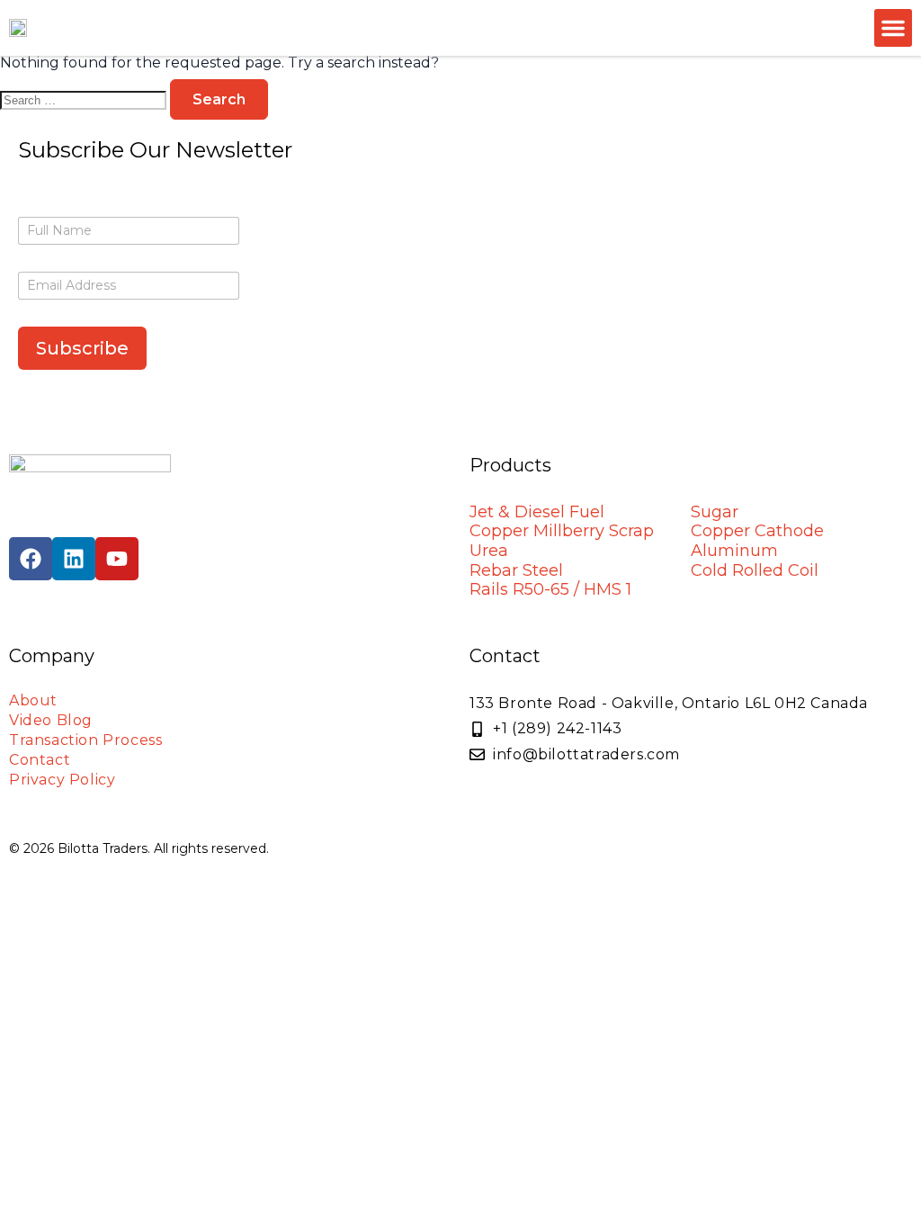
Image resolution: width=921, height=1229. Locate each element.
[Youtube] (117, 558)
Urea (488, 551)
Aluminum (734, 551)
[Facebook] (30, 558)
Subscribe (82, 348)
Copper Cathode (757, 531)
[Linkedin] (73, 558)
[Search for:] (85, 99)
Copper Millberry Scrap (561, 531)
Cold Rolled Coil (754, 570)
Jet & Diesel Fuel (536, 512)
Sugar (714, 512)
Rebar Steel (516, 570)
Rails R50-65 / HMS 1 (550, 589)
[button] (893, 28)
